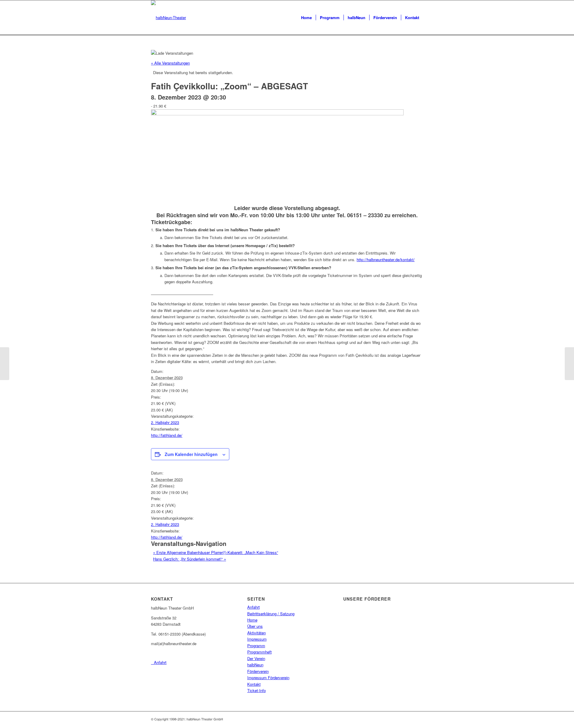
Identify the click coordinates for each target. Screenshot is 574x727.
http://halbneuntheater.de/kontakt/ (386, 259)
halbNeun (255, 665)
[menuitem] (306, 17)
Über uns (255, 626)
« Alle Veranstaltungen (170, 63)
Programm (256, 645)
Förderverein (258, 671)
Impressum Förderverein (268, 677)
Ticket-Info (256, 690)
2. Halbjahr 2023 (165, 422)
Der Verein (256, 658)
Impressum (257, 639)
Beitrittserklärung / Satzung (270, 613)
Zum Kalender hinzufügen (191, 454)
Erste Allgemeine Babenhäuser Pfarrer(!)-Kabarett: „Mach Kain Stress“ (215, 552)
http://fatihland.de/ (166, 435)
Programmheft (259, 652)
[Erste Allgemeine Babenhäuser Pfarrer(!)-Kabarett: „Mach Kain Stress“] (4, 363)
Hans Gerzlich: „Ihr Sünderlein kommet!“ (189, 559)
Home (252, 620)
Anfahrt (253, 607)
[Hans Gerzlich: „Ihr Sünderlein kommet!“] (569, 363)
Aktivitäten (256, 633)
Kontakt (254, 684)
